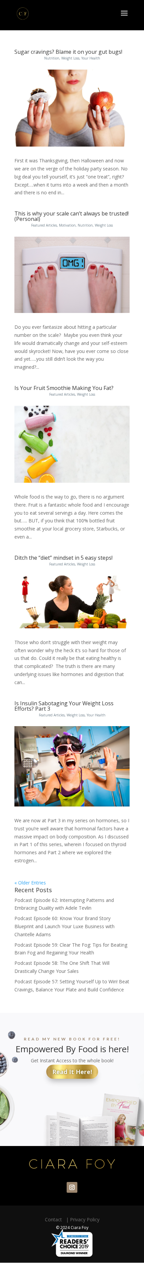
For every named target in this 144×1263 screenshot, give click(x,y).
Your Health (90, 58)
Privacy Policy (84, 1219)
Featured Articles (44, 225)
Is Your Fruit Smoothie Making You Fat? (64, 388)
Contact (55, 1219)
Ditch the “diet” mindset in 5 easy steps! (63, 557)
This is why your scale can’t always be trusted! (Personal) (71, 216)
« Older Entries (30, 882)
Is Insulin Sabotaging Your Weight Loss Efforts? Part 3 (64, 706)
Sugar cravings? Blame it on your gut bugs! (68, 51)
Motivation (67, 225)
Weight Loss (70, 58)
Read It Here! (72, 1072)
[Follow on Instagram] (72, 1187)
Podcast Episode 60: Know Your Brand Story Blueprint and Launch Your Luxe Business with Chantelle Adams (64, 926)
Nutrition (51, 58)
